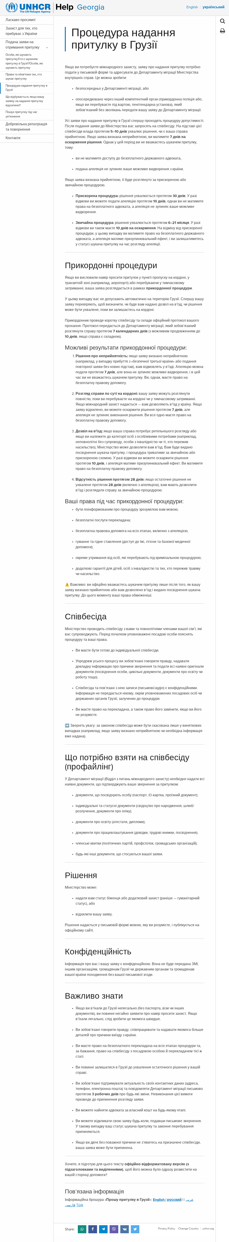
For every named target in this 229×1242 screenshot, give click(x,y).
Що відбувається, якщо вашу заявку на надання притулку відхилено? (25, 101)
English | (159, 1200)
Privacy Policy (166, 1228)
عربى (190, 1200)
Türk (79, 1205)
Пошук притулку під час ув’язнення (21, 114)
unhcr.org (208, 1228)
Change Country (188, 1228)
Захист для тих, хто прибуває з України (21, 31)
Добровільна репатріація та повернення (26, 126)
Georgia (90, 7)
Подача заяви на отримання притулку (22, 44)
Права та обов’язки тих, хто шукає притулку (24, 76)
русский (174, 1200)
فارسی (70, 1205)
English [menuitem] (192, 7)
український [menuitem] (214, 7)
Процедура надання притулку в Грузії (26, 87)
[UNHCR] (37, 7)
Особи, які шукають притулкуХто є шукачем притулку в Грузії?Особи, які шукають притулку (24, 61)
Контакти (13, 138)
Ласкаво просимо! (21, 20)
